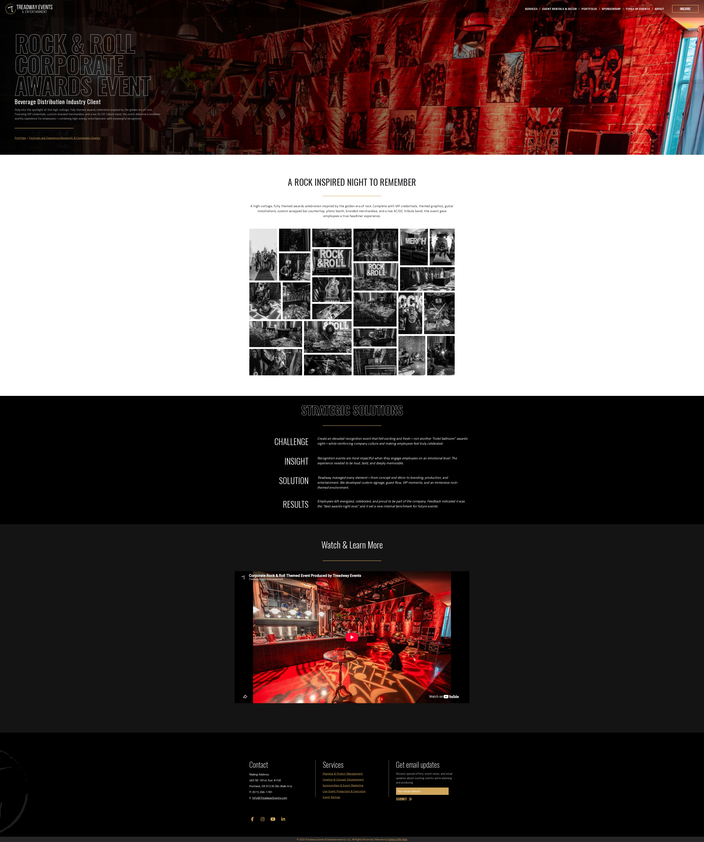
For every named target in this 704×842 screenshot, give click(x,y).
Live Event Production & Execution (344, 791)
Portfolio (20, 138)
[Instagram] (262, 819)
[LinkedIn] (283, 819)
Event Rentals (331, 797)
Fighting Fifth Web (397, 839)
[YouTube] (273, 819)
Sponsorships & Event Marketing (343, 785)
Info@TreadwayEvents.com (269, 798)
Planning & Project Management (343, 773)
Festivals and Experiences (45, 138)
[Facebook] (252, 819)
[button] (263, 255)
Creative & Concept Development (343, 779)
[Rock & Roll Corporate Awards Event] (29, 9)
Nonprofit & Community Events (80, 138)
